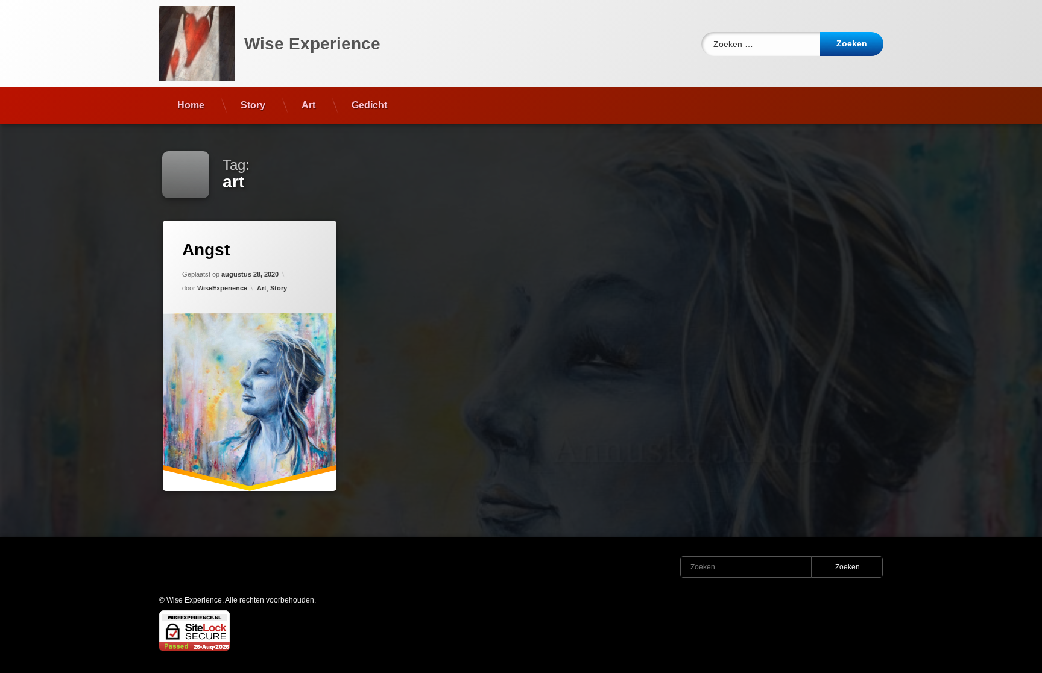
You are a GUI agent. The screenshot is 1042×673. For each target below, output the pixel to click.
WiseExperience (222, 288)
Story (253, 105)
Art (308, 105)
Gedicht (369, 105)
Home (190, 105)
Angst (206, 249)
